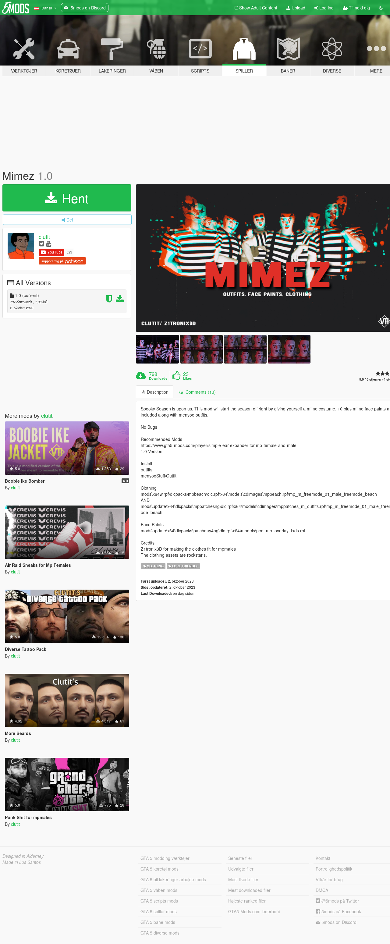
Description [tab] (156, 392)
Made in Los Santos (21, 862)
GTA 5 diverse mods (159, 933)
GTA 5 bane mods (157, 922)
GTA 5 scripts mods (159, 901)
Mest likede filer (243, 879)
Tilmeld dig (359, 8)
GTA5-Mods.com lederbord (254, 911)
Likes (187, 378)
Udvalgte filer (241, 869)
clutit (44, 236)
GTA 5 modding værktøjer (165, 858)
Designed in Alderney (23, 856)
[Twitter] (41, 243)
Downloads (158, 378)
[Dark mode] (380, 7)
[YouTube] (48, 243)
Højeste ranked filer (247, 901)
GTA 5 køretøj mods (159, 869)
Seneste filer (240, 858)
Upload (297, 8)
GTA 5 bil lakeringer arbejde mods (173, 879)
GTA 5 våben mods (158, 890)
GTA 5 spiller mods (158, 911)
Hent (73, 198)
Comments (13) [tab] (199, 392)
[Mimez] (157, 349)
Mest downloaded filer (249, 890)
